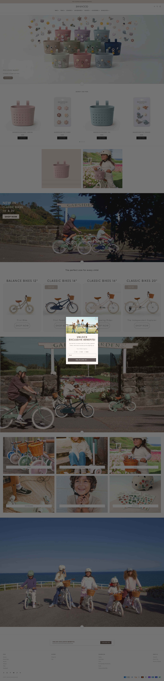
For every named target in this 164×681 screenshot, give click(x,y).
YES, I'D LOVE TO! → (82, 359)
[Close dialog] (96, 318)
